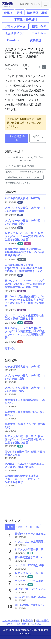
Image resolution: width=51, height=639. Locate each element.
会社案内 (22, 624)
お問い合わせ (37, 624)
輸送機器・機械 (37, 13)
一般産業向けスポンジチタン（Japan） (24, 177)
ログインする (38, 138)
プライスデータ (15, 26)
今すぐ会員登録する (16, 138)
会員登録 (24, 4)
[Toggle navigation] (45, 4)
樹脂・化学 (39, 26)
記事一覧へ (11, 348)
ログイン (35, 4)
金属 (7, 13)
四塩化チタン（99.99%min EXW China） (25, 171)
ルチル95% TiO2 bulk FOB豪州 (20, 166)
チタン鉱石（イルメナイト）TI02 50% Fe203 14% (25, 159)
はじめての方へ (11, 620)
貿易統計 (35, 40)
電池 (19, 13)
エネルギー (39, 33)
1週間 (19, 527)
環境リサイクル (15, 33)
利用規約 (28, 620)
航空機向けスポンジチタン (18, 182)
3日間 (10, 527)
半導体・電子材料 (25, 19)
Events (11, 40)
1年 (37, 527)
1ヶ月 (29, 527)
